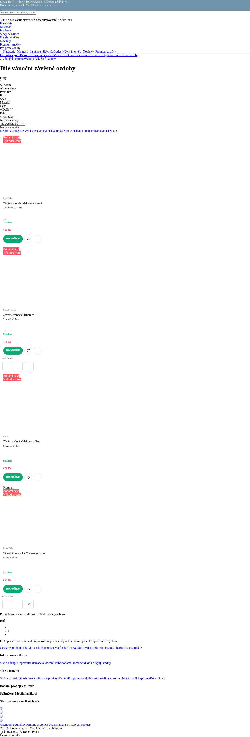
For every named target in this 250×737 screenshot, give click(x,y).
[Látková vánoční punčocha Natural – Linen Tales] (7, 604)
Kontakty (14, 678)
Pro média (94, 678)
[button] (38, 239)
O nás (23, 678)
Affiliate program (111, 678)
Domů (4, 55)
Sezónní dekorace (43, 55)
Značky (32, 678)
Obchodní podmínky (13, 724)
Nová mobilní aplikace (136, 678)
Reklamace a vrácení (41, 663)
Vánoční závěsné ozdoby (122, 55)
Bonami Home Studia (74, 663)
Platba (57, 663)
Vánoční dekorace (65, 55)
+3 (29, 604)
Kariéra (63, 678)
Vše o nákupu (8, 663)
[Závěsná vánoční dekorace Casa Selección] (7, 366)
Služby (4, 678)
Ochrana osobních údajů (41, 724)
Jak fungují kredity (99, 663)
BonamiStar (157, 678)
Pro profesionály (78, 678)
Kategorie (14, 55)
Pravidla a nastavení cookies (73, 724)
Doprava (22, 663)
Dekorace (26, 55)
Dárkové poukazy (48, 678)
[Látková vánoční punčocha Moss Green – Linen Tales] (18, 604)
